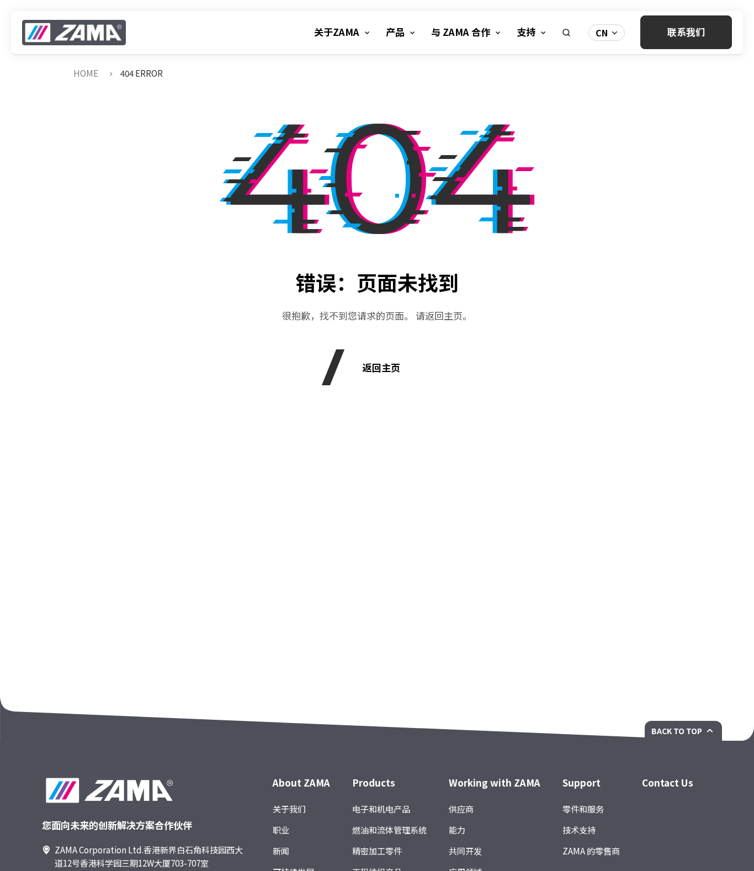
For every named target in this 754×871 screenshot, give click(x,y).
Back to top (676, 730)
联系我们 (686, 32)
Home (85, 73)
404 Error (141, 73)
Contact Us (667, 782)
